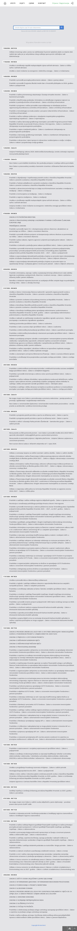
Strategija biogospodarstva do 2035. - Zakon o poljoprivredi (31, 771)
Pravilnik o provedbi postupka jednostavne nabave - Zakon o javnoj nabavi (36, 80)
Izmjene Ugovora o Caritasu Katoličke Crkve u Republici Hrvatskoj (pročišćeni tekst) (39, 781)
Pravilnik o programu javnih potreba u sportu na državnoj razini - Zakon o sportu (38, 415)
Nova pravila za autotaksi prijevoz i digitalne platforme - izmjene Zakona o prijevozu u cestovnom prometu (41, 439)
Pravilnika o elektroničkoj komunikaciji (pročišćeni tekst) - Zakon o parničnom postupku (41, 330)
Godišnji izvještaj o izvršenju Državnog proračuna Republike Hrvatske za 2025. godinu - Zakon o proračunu (40, 792)
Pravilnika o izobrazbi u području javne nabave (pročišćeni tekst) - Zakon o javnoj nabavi (41, 245)
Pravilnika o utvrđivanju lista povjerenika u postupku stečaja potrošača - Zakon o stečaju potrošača (41, 358)
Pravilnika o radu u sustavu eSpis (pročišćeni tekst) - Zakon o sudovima (35, 327)
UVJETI (22, 3)
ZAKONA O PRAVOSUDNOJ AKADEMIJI (22, 647)
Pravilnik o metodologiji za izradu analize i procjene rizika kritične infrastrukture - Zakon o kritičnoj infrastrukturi (41, 112)
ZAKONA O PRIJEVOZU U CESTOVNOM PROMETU (26, 637)
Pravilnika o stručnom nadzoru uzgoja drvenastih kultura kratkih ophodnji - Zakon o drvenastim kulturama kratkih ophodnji (40, 608)
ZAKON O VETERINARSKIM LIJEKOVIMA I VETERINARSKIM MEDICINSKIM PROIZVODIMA (39, 882)
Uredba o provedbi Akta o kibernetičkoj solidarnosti (28, 580)
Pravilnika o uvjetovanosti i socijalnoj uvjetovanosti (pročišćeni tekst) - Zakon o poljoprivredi (38, 749)
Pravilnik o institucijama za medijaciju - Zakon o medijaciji (30, 194)
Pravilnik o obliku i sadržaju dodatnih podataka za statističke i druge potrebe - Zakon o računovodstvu (41, 846)
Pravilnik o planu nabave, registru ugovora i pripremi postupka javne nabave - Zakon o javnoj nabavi (40, 241)
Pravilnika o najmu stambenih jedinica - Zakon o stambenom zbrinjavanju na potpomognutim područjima (37, 130)
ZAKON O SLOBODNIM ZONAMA (20, 888)
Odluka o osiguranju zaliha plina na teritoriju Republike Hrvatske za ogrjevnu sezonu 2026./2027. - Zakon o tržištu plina (40, 490)
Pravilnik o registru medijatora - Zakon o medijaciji (27, 197)
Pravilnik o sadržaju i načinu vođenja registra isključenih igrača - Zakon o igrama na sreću (41, 500)
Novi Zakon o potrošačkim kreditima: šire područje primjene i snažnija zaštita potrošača (41, 163)
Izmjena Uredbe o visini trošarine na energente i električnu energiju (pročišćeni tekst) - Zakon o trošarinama (40, 207)
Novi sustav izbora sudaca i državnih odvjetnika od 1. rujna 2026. (33, 444)
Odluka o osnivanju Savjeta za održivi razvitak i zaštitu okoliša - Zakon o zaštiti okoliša (41, 453)
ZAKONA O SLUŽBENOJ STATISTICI (21, 903)
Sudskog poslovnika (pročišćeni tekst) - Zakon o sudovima (30, 323)
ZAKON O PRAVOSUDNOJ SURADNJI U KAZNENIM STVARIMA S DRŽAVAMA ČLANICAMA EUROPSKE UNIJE (39, 221)
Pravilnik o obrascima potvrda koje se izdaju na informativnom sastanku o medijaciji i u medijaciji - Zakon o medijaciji (41, 189)
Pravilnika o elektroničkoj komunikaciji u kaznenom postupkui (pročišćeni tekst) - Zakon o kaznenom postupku (42, 334)
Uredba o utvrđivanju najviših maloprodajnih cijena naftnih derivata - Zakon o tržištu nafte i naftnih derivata (40, 66)
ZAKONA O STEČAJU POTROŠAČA (21, 906)
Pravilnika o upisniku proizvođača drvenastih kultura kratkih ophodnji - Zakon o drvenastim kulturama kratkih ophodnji (38, 614)
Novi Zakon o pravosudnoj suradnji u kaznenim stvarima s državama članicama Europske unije (41, 167)
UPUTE (13, 3)
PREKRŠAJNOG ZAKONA (17, 226)
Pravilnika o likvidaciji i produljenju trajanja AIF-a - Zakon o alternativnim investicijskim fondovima (40, 722)
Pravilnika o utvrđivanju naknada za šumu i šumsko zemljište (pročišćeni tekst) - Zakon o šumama (41, 590)
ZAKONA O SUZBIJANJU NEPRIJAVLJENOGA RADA (26, 900)
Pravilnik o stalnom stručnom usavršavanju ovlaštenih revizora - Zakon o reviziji (38, 851)
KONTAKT (42, 3)
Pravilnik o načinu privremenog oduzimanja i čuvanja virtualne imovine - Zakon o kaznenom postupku (38, 96)
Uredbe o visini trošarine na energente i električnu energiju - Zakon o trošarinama (39, 71)
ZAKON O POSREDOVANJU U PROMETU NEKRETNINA (28, 885)
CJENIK (31, 3)
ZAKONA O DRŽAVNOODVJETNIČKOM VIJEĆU (25, 644)
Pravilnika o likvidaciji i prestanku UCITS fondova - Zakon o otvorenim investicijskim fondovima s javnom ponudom (39, 705)
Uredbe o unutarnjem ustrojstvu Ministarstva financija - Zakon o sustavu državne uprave (41, 354)
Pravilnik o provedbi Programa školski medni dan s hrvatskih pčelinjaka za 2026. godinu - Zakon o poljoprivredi (41, 84)
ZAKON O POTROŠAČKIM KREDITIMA (22, 217)
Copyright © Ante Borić (38, 925)
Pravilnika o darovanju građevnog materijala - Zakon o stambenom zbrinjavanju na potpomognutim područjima (39, 136)
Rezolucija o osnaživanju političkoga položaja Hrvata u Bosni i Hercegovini (36, 503)
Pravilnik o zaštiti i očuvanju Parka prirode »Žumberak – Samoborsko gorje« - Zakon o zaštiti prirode (40, 422)
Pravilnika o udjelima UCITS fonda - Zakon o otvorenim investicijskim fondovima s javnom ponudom (39, 692)
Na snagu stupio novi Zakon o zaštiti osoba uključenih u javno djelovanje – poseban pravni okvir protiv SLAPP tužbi (39, 803)
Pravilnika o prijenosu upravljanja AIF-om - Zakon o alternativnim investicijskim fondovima (38, 733)
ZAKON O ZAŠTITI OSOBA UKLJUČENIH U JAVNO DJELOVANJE (30, 879)
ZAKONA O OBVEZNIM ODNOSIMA (21, 897)
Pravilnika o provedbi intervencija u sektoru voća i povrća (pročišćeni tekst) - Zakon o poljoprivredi (40, 375)
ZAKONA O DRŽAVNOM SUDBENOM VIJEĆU (24, 640)
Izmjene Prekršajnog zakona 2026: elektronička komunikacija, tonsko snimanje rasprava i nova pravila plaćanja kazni (41, 153)
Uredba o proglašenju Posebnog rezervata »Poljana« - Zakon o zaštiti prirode (37, 767)
